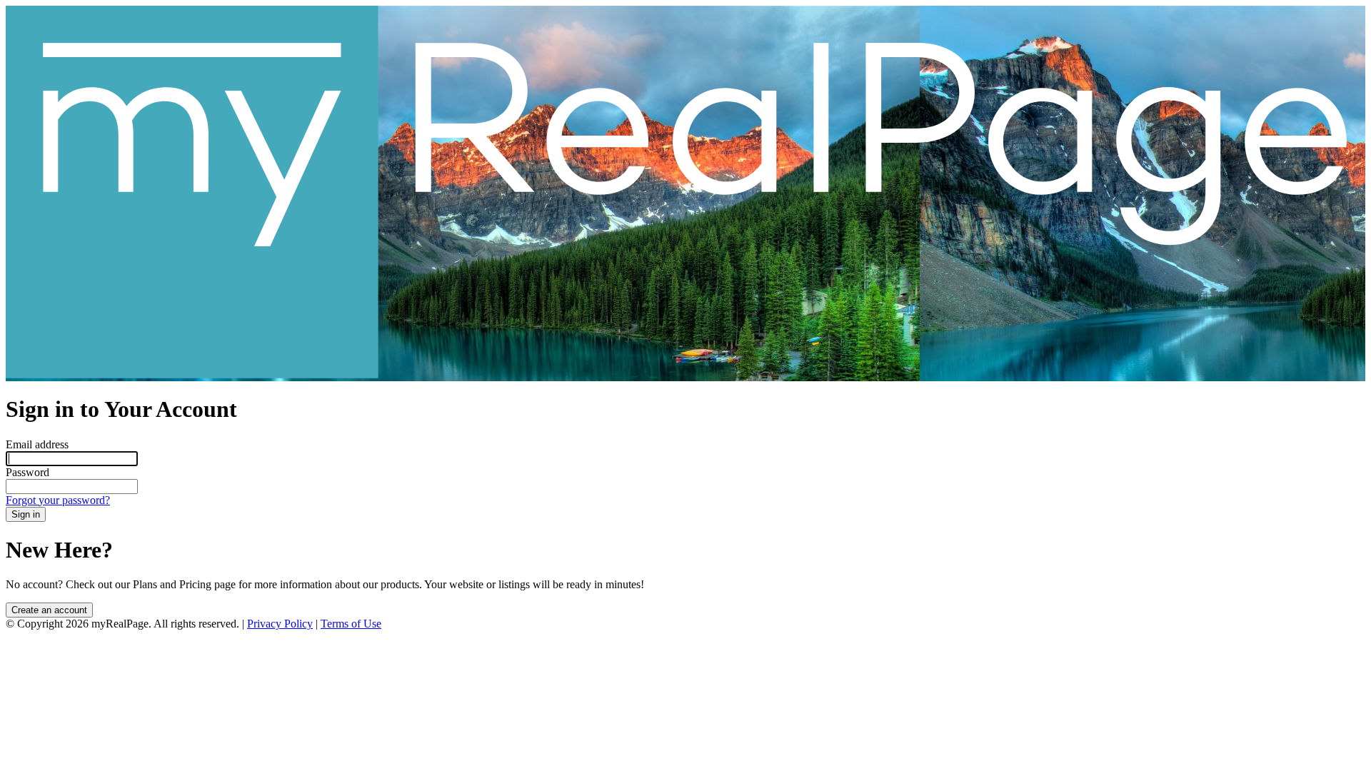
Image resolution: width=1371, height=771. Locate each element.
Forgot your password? (58, 500)
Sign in (25, 514)
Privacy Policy (280, 624)
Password (27, 472)
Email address (37, 444)
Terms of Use (351, 624)
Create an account (49, 610)
